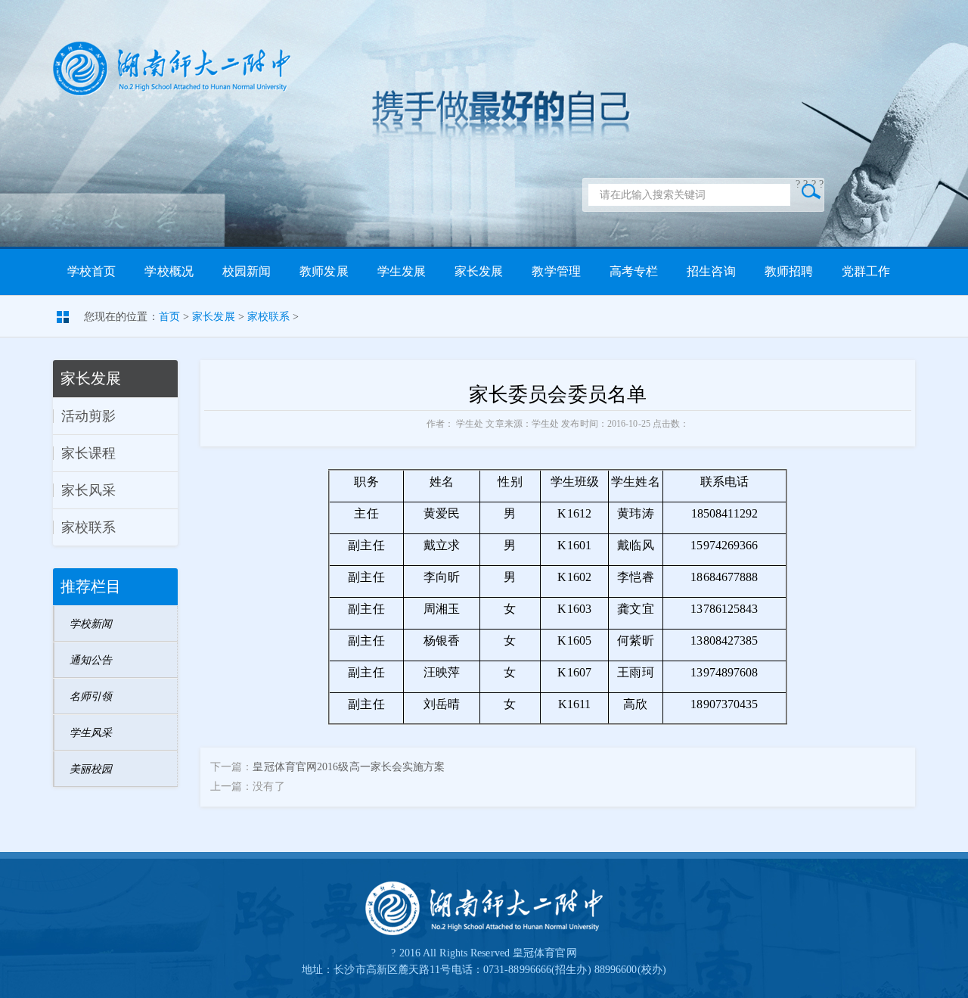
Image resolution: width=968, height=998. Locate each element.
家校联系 (268, 316)
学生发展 (401, 271)
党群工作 (866, 271)
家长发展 (479, 271)
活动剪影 (88, 416)
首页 (169, 316)
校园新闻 (246, 271)
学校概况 (168, 271)
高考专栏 (634, 271)
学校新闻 (91, 624)
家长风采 (88, 490)
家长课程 (88, 453)
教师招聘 (789, 271)
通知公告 (91, 660)
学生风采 (91, 732)
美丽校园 (91, 769)
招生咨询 (711, 271)
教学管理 (556, 271)
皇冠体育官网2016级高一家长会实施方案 (349, 767)
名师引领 (91, 696)
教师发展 (323, 271)
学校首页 (91, 271)
